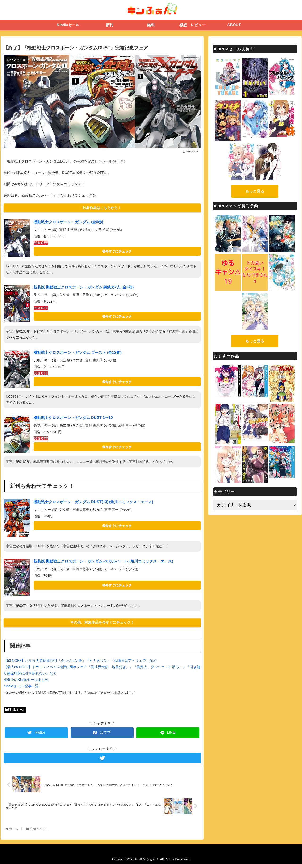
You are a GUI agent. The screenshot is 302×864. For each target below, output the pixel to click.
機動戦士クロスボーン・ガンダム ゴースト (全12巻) (77, 352)
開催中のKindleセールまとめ (26, 680)
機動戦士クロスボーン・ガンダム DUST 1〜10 (73, 418)
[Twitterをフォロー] (102, 758)
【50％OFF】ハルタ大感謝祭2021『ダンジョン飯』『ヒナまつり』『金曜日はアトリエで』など (80, 660)
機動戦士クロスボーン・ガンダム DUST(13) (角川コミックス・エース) (93, 502)
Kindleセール (16, 709)
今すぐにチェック (118, 251)
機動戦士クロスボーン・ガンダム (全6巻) (68, 222)
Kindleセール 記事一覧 (21, 686)
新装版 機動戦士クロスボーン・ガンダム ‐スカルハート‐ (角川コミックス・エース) (103, 561)
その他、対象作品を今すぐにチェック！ (102, 622)
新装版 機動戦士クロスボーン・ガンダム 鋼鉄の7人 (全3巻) (84, 287)
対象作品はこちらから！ (102, 208)
